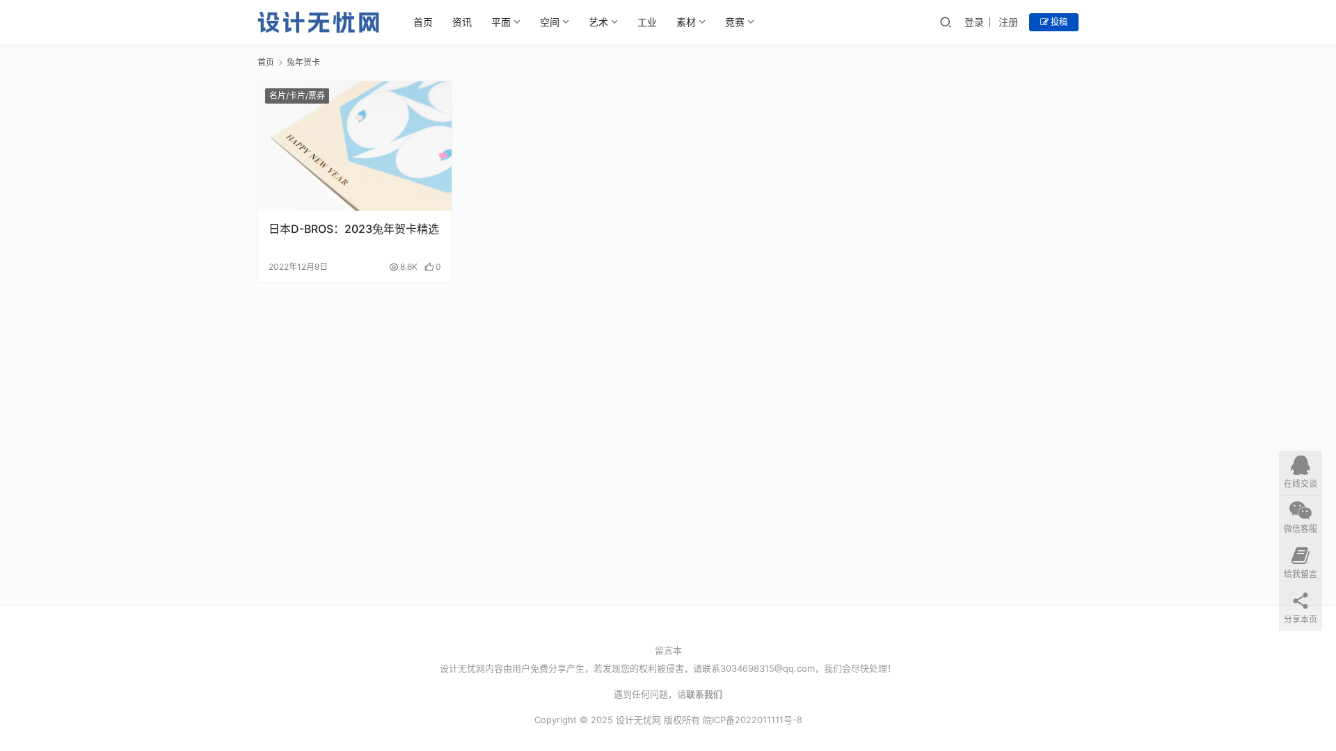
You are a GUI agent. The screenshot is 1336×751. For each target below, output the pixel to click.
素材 (686, 22)
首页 (423, 22)
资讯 (462, 22)
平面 (501, 22)
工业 (647, 22)
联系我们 (704, 694)
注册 (1008, 22)
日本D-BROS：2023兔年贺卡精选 (354, 229)
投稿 (1058, 22)
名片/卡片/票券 (297, 95)
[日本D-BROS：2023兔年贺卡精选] (355, 145)
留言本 (668, 650)
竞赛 (735, 22)
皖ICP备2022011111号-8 (752, 719)
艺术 (598, 22)
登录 (974, 22)
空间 (549, 22)
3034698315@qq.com (767, 668)
